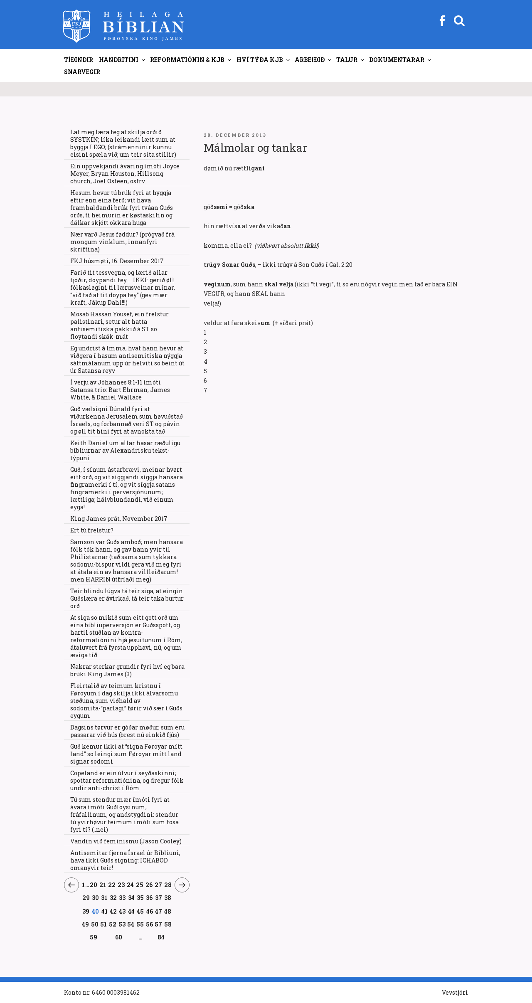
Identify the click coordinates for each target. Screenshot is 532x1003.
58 (168, 924)
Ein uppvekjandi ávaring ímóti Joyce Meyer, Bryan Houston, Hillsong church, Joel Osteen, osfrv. (125, 173)
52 (112, 924)
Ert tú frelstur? (91, 530)
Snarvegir (82, 72)
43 (122, 911)
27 (158, 884)
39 (86, 911)
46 (149, 911)
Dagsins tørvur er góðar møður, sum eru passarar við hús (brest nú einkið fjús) (127, 731)
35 (140, 897)
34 (131, 897)
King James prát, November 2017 (118, 518)
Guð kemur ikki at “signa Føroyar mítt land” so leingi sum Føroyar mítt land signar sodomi (126, 753)
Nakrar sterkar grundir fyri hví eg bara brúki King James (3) (127, 670)
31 (104, 897)
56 (149, 924)
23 (121, 884)
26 (149, 884)
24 (130, 884)
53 (122, 924)
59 (93, 937)
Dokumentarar (396, 60)
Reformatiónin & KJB (187, 60)
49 (85, 924)
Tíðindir (78, 60)
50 (95, 924)
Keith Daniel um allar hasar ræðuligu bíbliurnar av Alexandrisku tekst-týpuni (125, 450)
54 (131, 924)
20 (93, 884)
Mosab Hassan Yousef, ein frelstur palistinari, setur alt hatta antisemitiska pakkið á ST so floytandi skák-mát (119, 325)
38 (168, 897)
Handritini (118, 60)
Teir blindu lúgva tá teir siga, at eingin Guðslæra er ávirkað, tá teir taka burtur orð (127, 598)
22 (112, 884)
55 (140, 924)
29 (86, 897)
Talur (346, 60)
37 (159, 897)
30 (95, 897)
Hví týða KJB (259, 60)
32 (113, 897)
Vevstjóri (455, 992)
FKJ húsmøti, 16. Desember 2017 (117, 261)
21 (103, 884)
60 (119, 937)
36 (149, 897)
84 (161, 937)
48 (168, 911)
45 (140, 911)
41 (104, 911)
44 (131, 911)
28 (168, 884)
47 (159, 911)
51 (104, 924)
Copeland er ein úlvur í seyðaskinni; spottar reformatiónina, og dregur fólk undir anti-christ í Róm (127, 780)
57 (158, 924)
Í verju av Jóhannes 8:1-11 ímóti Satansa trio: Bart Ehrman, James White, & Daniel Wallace (120, 389)
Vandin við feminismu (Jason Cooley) (126, 841)
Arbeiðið (310, 60)
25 (139, 884)
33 (122, 897)
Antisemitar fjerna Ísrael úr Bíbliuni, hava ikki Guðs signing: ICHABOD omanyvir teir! (125, 860)
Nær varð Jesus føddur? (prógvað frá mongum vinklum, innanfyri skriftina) (122, 241)
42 (113, 911)
